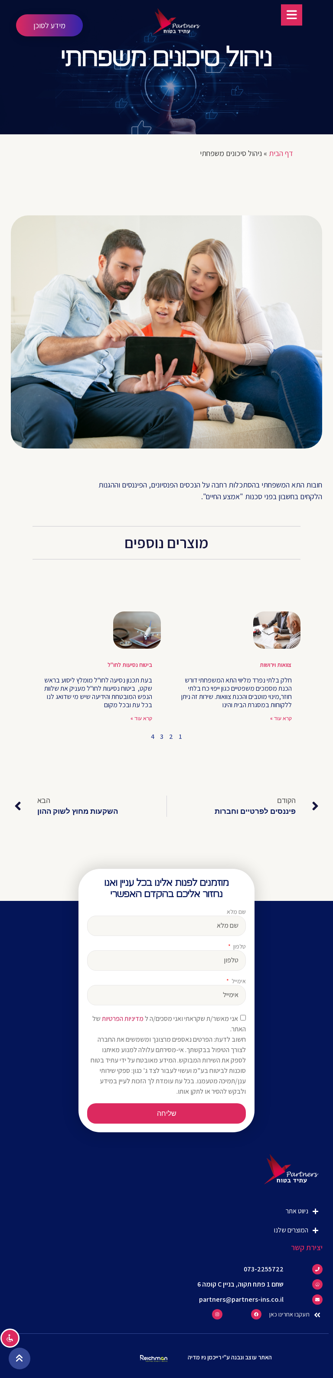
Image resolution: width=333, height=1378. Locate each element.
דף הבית (281, 153)
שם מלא (236, 912)
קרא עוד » (281, 718)
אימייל (238, 981)
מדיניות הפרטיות (123, 1018)
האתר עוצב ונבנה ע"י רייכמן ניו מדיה (230, 1357)
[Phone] (317, 1269)
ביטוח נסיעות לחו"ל (130, 665)
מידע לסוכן (49, 25)
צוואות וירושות (276, 665)
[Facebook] (256, 1314)
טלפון (239, 946)
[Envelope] (317, 1299)
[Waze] (317, 1284)
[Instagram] (217, 1314)
